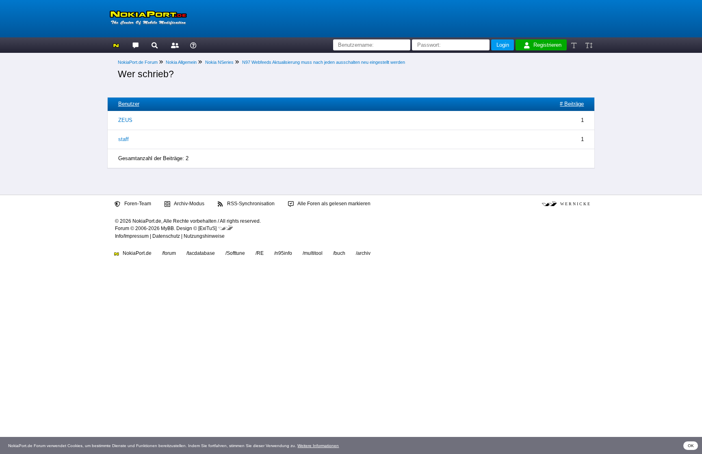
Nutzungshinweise (204, 236)
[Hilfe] (193, 44)
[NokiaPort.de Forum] (135, 44)
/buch (339, 253)
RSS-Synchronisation (250, 203)
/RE (260, 253)
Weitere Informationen (318, 445)
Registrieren (547, 45)
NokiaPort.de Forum (138, 62)
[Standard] (574, 44)
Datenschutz (166, 236)
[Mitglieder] (173, 44)
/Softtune (235, 253)
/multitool (313, 253)
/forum (169, 253)
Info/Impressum (132, 236)
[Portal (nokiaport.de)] (116, 44)
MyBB (167, 228)
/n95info (283, 253)
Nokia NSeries (219, 62)
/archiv (363, 253)
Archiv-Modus (188, 203)
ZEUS (125, 120)
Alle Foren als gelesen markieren (333, 203)
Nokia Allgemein (181, 62)
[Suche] (154, 44)
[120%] (588, 44)
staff (123, 139)
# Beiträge (572, 104)
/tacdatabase (200, 253)
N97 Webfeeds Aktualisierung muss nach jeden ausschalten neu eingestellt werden (323, 62)
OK (691, 445)
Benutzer (128, 104)
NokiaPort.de (136, 253)
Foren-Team (137, 203)
